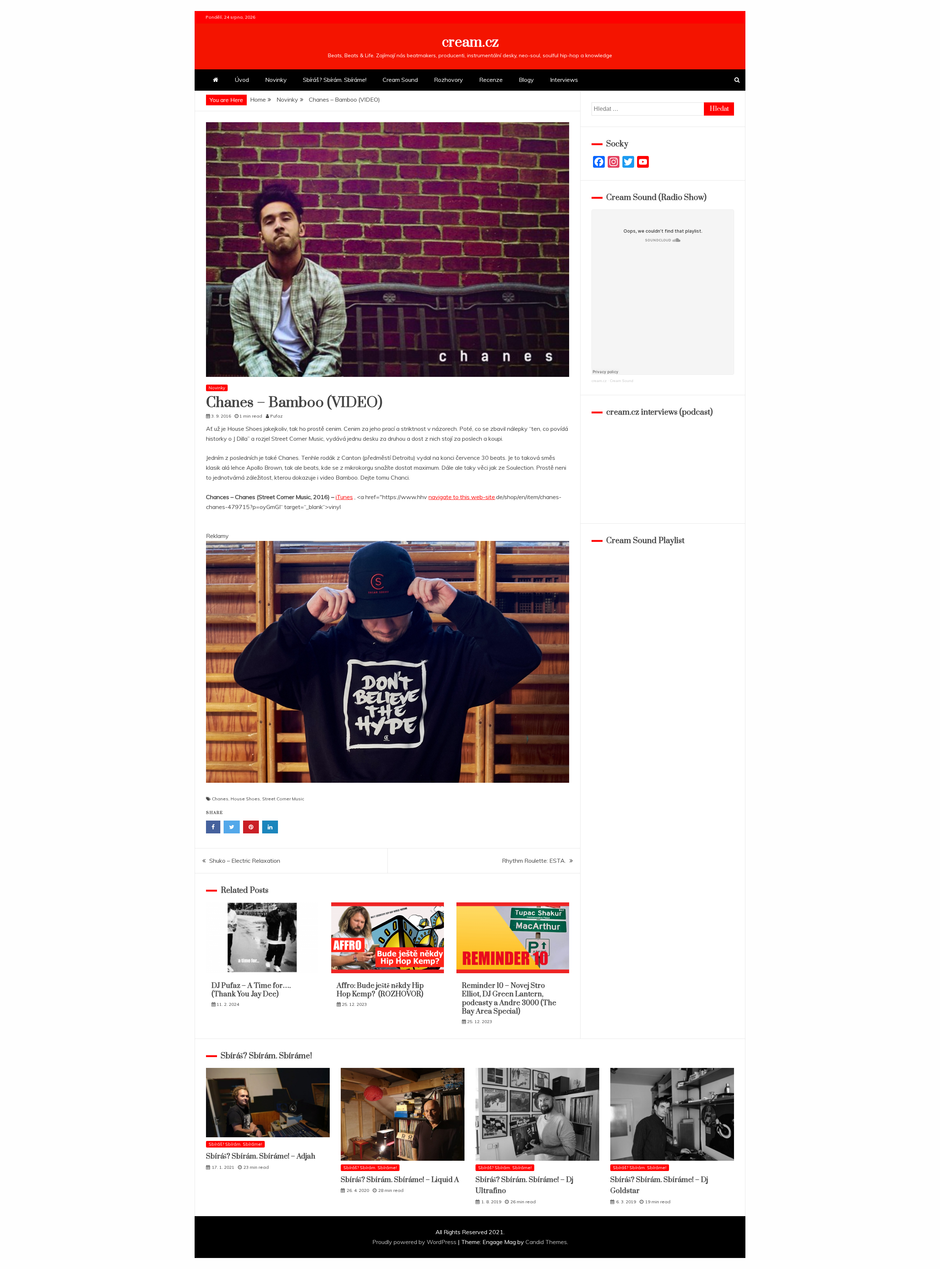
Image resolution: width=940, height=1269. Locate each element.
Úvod (242, 79)
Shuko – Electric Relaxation (244, 860)
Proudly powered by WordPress (415, 1242)
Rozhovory (448, 79)
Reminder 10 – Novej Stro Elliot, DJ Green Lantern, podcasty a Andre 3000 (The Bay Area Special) (509, 998)
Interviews (564, 79)
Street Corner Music (283, 798)
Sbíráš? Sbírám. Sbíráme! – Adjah (260, 1156)
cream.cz (470, 42)
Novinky (276, 79)
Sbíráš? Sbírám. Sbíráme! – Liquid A (400, 1180)
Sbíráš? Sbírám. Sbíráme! (334, 79)
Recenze (491, 79)
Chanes (220, 798)
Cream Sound (400, 79)
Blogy (526, 79)
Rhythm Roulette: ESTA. (534, 860)
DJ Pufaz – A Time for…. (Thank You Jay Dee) (251, 990)
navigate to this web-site (462, 497)
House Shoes (245, 798)
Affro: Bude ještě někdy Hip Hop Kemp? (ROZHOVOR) (380, 990)
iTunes (344, 497)
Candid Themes (546, 1242)
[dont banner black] (387, 789)
